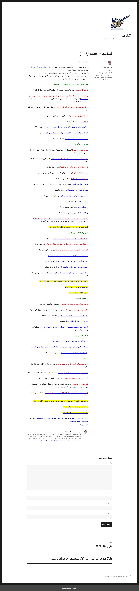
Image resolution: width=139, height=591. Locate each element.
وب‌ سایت (109, 513)
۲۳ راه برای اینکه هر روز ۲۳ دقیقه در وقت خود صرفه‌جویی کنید (66, 133)
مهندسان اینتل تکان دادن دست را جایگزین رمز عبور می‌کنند (68, 255)
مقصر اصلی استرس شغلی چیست (76, 138)
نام (111, 494)
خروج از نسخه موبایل (69, 588)
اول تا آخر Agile (82, 207)
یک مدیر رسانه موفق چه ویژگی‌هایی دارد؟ (74, 196)
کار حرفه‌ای (60, 418)
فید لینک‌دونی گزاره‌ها (40, 67)
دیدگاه (110, 463)
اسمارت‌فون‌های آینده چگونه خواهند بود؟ (74, 267)
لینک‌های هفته (51, 418)
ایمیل (110, 504)
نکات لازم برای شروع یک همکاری (76, 190)
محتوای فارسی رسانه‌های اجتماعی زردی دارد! (72, 315)
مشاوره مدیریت (75, 421)
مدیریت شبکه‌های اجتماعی (79, 321)
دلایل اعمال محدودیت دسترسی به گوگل (74, 352)
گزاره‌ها (126, 35)
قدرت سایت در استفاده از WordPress (113, 576)
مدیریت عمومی (41, 418)
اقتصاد (85, 418)
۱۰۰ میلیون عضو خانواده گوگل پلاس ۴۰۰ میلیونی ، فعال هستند (67, 273)
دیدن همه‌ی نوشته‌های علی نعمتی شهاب (51, 440)
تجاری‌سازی (79, 418)
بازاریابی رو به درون (81, 201)
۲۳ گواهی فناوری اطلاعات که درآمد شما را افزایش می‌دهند (68, 127)
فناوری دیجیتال (70, 418)
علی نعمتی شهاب (107, 67)
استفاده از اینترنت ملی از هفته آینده (76, 347)
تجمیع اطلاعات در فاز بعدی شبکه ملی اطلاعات (47, 347)
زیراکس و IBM (83, 213)
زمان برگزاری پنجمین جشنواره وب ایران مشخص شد (70, 341)
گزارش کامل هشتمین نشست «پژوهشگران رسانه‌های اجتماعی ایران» (64, 327)
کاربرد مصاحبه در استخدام (79, 184)
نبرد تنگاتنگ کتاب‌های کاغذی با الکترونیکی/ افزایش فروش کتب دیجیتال (64, 261)
